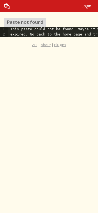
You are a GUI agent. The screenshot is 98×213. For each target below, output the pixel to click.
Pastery (49, 6)
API (34, 44)
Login (86, 5)
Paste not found (25, 22)
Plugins (60, 44)
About (46, 44)
